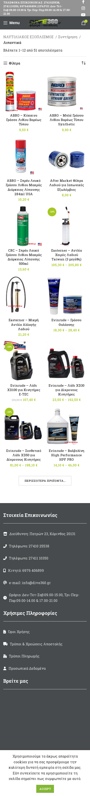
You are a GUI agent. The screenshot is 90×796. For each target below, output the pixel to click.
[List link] (45, 546)
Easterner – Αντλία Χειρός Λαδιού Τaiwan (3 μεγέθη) (66, 254)
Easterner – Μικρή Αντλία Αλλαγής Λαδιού (24, 324)
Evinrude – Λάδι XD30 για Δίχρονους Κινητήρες (66, 389)
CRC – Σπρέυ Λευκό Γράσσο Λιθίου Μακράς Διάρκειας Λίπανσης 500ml (24, 257)
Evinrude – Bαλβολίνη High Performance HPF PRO (66, 455)
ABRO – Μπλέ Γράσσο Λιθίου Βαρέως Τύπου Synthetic (66, 119)
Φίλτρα (14, 63)
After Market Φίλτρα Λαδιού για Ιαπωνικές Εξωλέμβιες (66, 185)
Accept (45, 789)
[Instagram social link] (83, 8)
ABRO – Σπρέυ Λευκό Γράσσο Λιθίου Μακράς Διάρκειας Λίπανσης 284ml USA (24, 187)
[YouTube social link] (83, 14)
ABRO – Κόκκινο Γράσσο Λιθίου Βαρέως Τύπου (23, 119)
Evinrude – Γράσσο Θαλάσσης (66, 322)
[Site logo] (45, 22)
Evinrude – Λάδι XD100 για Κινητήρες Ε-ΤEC (23, 389)
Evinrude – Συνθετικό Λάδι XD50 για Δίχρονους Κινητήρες (23, 455)
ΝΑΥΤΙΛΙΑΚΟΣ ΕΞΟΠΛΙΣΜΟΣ (28, 36)
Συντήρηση (68, 36)
